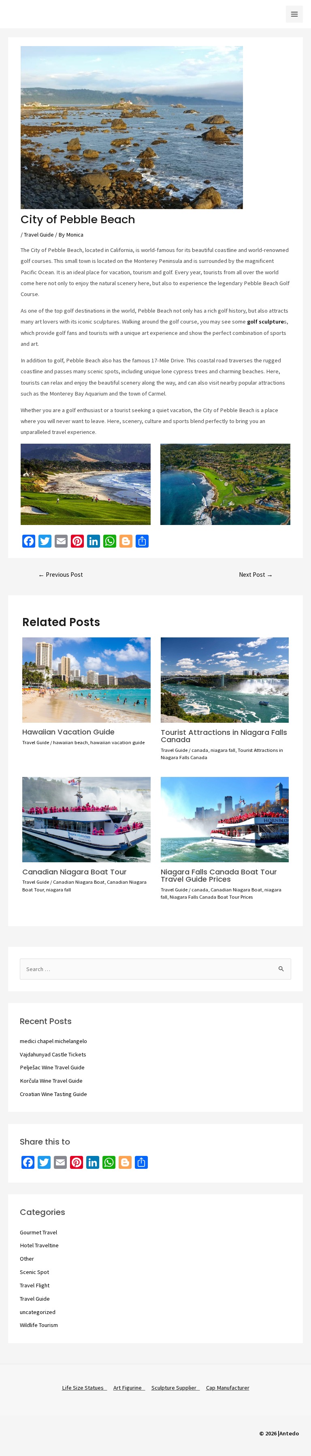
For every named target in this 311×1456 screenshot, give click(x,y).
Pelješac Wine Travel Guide (52, 1067)
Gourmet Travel (38, 1232)
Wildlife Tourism (39, 1325)
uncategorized (37, 1312)
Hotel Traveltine (39, 1245)
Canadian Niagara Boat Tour (74, 872)
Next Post (256, 574)
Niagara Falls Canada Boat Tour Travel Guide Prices (219, 875)
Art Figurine (129, 1387)
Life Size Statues (84, 1387)
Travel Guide (39, 234)
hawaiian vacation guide (117, 742)
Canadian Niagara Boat (78, 881)
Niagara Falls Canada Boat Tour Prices (211, 896)
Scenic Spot (34, 1272)
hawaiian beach (70, 742)
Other (27, 1258)
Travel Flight (34, 1285)
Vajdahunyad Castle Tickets (53, 1054)
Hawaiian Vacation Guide (68, 732)
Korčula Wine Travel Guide (51, 1080)
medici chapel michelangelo (53, 1041)
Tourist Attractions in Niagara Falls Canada (224, 736)
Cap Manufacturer (227, 1387)
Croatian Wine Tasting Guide (53, 1094)
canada (200, 750)
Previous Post (60, 574)
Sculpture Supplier (175, 1387)
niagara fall (223, 750)
